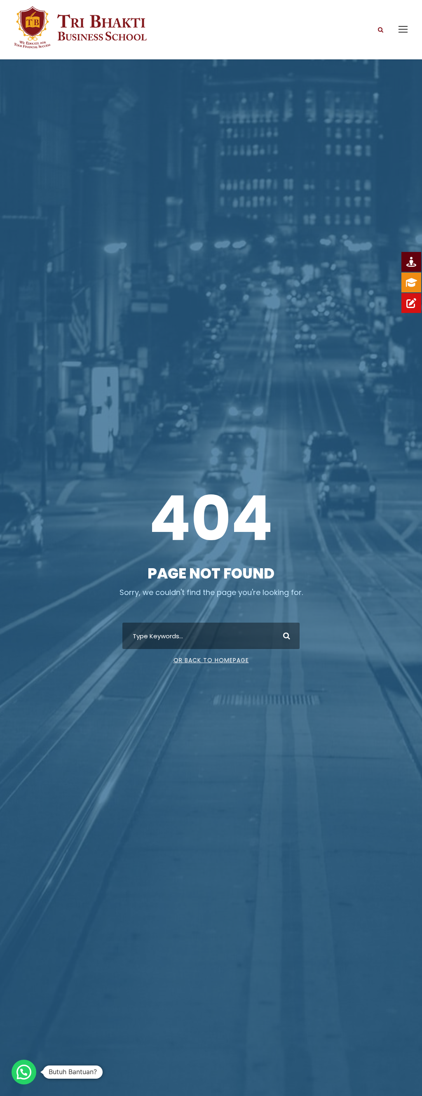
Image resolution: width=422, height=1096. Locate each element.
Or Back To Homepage (211, 660)
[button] (24, 1072)
